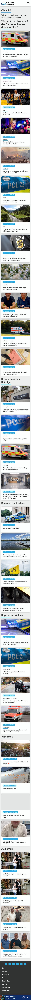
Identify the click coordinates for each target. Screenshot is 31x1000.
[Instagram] (13, 964)
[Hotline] (25, 964)
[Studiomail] (21, 964)
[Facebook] (10, 964)
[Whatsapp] (6, 964)
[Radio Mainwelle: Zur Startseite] (13, 3)
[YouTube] (17, 964)
